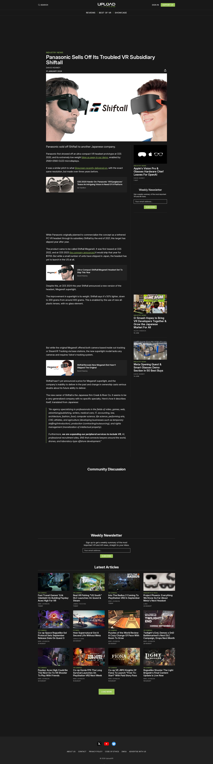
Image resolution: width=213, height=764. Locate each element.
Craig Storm (78, 638)
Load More (106, 692)
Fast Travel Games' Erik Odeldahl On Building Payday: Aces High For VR (53, 598)
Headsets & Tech (150, 593)
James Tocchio (79, 604)
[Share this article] (165, 70)
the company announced (82, 252)
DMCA (124, 751)
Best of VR (105, 13)
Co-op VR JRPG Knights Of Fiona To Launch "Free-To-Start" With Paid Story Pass (122, 673)
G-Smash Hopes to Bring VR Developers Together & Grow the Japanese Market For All (150, 322)
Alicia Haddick (140, 331)
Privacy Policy (96, 751)
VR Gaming (42, 593)
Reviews (90, 13)
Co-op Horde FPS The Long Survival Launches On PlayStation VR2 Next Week (87, 673)
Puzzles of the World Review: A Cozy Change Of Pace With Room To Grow (123, 635)
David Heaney (53, 68)
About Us (71, 751)
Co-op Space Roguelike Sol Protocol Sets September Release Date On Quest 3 (52, 635)
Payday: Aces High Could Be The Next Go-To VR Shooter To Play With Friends (53, 673)
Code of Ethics (112, 751)
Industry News (54, 52)
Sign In (155, 5)
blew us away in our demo (95, 157)
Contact (82, 751)
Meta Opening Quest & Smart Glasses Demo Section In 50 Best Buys (148, 367)
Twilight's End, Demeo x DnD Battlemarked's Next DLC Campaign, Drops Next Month (159, 635)
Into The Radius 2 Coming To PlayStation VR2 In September (124, 596)
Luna (145, 604)
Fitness (76, 630)
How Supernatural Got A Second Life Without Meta (87, 634)
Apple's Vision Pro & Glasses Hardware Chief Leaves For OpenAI (149, 171)
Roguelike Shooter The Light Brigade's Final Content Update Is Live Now (158, 673)
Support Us (168, 5)
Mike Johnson (43, 604)
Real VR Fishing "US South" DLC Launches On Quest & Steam (87, 598)
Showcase (121, 13)
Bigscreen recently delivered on (91, 168)
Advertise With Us (137, 751)
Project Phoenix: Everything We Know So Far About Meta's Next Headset (158, 598)
